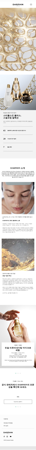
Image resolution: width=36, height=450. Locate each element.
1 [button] (15, 373)
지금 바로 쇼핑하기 (18, 401)
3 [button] (20, 373)
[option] (18, 338)
